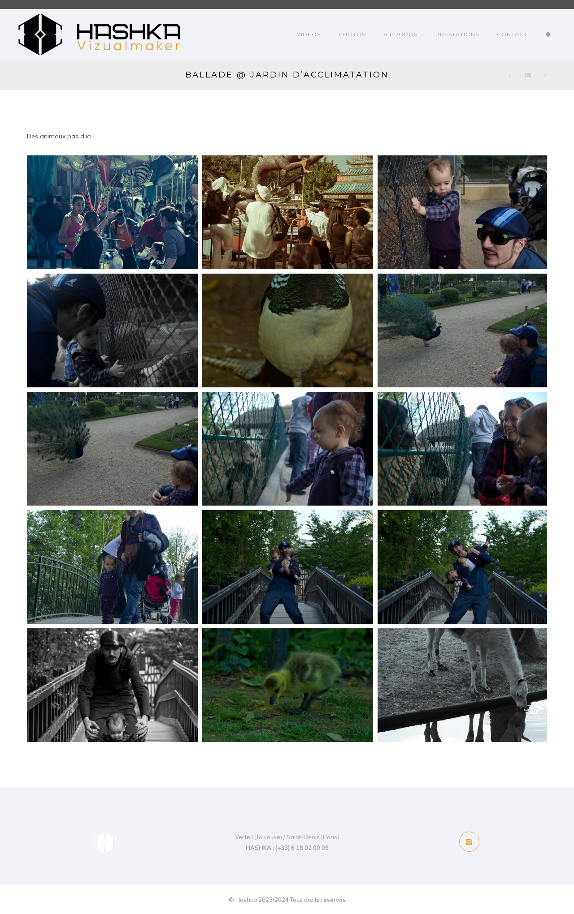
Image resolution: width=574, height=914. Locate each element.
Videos (309, 34)
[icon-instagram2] (469, 842)
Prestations (457, 34)
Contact (512, 34)
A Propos (400, 34)
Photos (352, 34)
